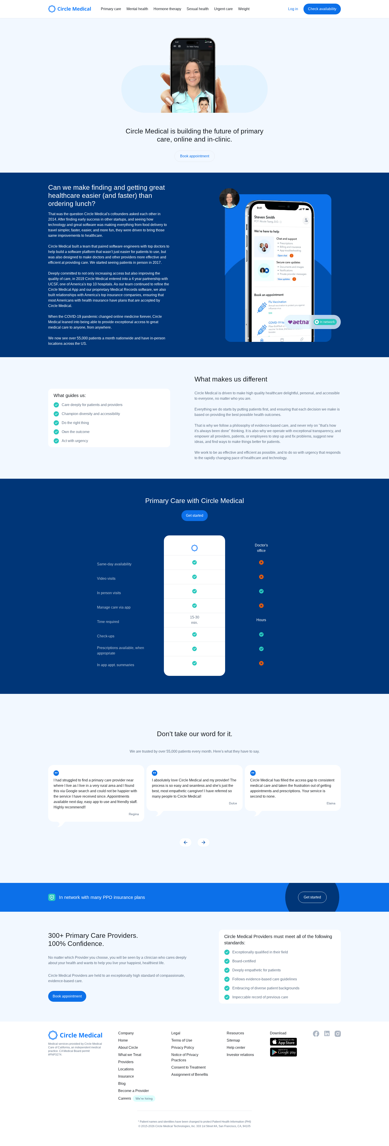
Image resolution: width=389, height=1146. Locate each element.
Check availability (322, 9)
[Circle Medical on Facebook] (316, 1034)
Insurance (126, 1076)
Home (123, 1040)
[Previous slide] (185, 842)
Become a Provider (133, 1091)
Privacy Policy (182, 1047)
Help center (236, 1047)
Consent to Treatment (188, 1067)
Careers (124, 1098)
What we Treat (129, 1055)
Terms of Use (181, 1040)
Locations (126, 1069)
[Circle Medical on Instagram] (338, 1034)
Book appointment (194, 156)
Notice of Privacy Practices (184, 1057)
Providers (125, 1062)
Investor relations (240, 1055)
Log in (293, 9)
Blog (122, 1083)
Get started (194, 515)
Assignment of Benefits (189, 1074)
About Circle (128, 1047)
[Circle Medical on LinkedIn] (327, 1034)
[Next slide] (203, 842)
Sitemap (233, 1040)
